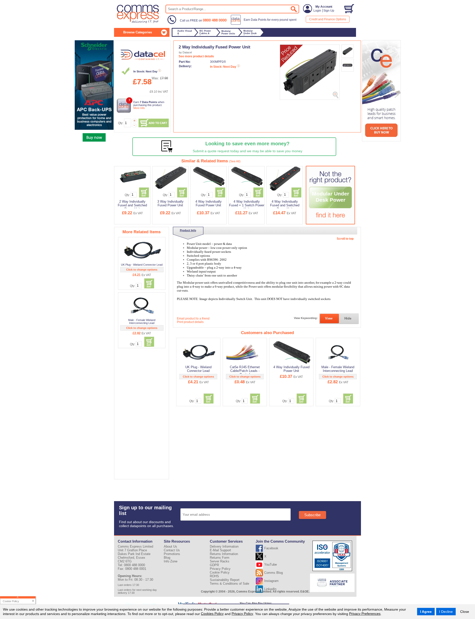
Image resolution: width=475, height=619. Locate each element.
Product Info (188, 230)
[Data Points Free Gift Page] (264, 23)
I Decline (446, 612)
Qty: (120, 123)
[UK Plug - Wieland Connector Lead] (142, 250)
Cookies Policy (212, 614)
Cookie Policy (220, 572)
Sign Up (328, 10)
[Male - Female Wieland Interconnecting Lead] (142, 305)
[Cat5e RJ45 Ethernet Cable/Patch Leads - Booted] (245, 352)
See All (234, 161)
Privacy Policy (242, 614)
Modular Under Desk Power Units (330, 200)
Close (464, 612)
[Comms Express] (138, 22)
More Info (139, 108)
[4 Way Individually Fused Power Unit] (292, 352)
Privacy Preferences (364, 614)
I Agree (426, 612)
